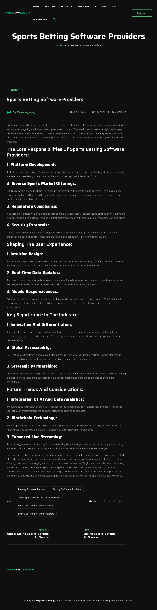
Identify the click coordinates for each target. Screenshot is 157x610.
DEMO (115, 6)
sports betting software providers (36, 514)
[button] (54, 19)
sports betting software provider (35, 505)
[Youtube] (28, 575)
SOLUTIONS (101, 6)
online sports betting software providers (39, 497)
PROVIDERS (83, 6)
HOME (36, 6)
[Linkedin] (16, 575)
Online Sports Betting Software (99, 535)
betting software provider (31, 489)
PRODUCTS (66, 6)
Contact (142, 13)
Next (86, 530)
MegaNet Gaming (45, 600)
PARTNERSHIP (40, 19)
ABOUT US (49, 6)
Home (59, 45)
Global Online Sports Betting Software (28, 535)
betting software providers (67, 489)
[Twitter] (22, 575)
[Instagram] (10, 575)
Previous (44, 530)
